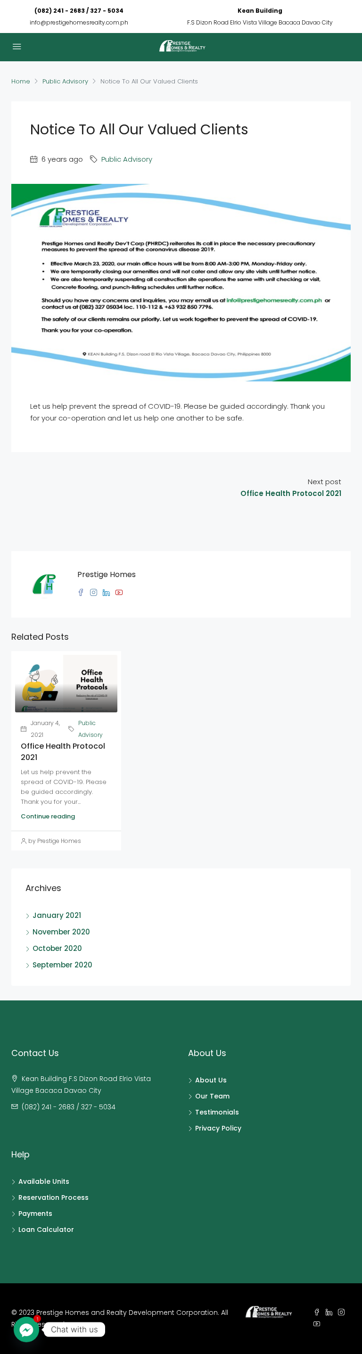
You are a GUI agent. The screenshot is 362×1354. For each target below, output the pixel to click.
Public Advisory (65, 81)
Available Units (43, 1181)
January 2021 (57, 915)
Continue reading (48, 816)
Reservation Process (53, 1197)
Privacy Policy (218, 1128)
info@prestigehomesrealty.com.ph (79, 22)
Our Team (212, 1096)
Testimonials (217, 1112)
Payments (35, 1213)
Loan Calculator (46, 1229)
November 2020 (61, 932)
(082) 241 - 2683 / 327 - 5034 (78, 11)
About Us (211, 1080)
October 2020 (57, 948)
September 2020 (62, 965)
